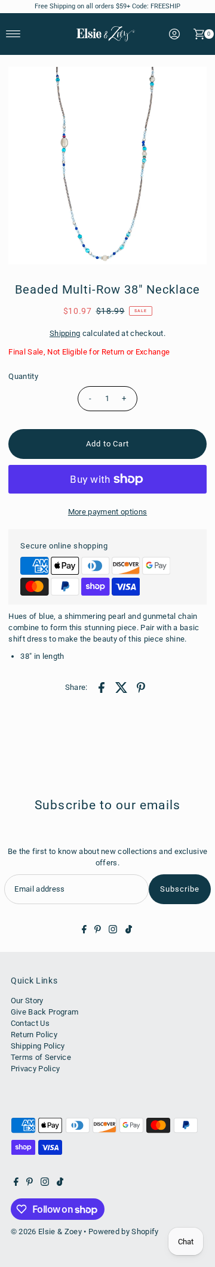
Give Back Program (44, 1011)
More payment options (107, 511)
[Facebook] (84, 931)
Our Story (27, 1000)
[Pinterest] (97, 931)
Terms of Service (41, 1057)
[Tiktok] (128, 931)
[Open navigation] (13, 34)
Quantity (23, 376)
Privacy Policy (35, 1068)
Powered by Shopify (123, 1231)
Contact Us (30, 1023)
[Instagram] (113, 931)
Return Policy (34, 1034)
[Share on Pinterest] (141, 687)
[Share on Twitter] (121, 687)
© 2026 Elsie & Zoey (46, 1231)
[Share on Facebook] (101, 687)
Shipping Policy (38, 1045)
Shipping (65, 333)
